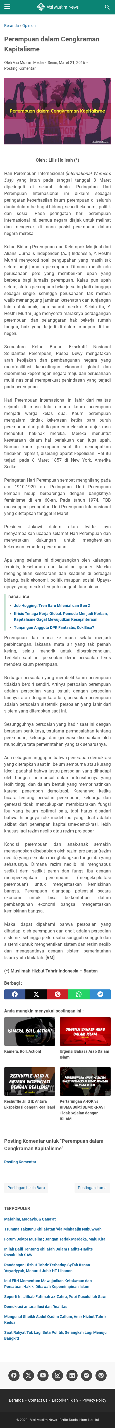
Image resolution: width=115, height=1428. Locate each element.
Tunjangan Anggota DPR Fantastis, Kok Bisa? (54, 627)
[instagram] (57, 1375)
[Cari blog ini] (107, 7)
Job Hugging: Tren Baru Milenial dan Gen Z (52, 605)
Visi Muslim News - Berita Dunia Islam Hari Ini (64, 1420)
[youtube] (43, 1375)
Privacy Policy (94, 1400)
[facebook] (14, 994)
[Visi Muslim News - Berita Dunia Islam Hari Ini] (58, 7)
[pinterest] (57, 994)
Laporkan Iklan (65, 1400)
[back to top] (103, 1415)
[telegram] (100, 994)
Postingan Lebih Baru (26, 1188)
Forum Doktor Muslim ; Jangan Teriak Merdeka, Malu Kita (55, 1239)
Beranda (16, 1400)
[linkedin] (72, 1375)
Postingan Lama (92, 1188)
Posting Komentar (20, 68)
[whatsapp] (78, 994)
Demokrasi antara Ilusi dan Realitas (35, 1306)
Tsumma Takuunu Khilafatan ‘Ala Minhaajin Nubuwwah (53, 1229)
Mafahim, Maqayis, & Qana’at (30, 1219)
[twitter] (36, 994)
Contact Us (37, 1400)
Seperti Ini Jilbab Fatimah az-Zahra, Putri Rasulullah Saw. (55, 1296)
